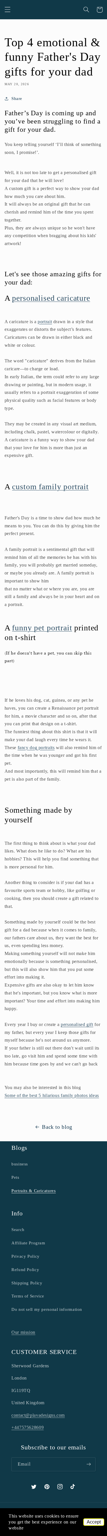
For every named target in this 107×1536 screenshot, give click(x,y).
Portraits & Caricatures (33, 1190)
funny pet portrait (42, 627)
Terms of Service (27, 1296)
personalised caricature (51, 298)
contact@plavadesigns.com (38, 1415)
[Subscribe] (88, 1464)
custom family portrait (50, 486)
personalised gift (77, 1024)
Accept (94, 1522)
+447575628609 (27, 1427)
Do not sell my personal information (46, 1309)
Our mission (23, 1332)
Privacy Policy (25, 1256)
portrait (45, 321)
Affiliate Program (28, 1243)
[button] (7, 9)
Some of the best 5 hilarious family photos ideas (52, 1095)
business (19, 1164)
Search (18, 1229)
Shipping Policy (26, 1283)
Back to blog (57, 1127)
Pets (15, 1177)
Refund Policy (25, 1269)
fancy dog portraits (36, 747)
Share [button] (16, 98)
